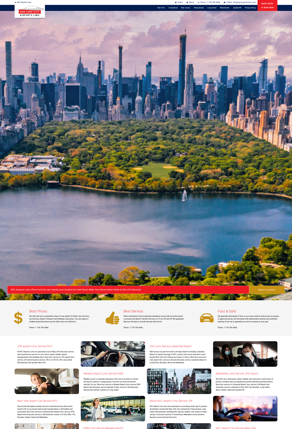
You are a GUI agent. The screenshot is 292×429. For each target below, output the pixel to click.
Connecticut (172, 8)
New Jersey (185, 8)
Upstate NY (237, 8)
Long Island (211, 8)
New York (161, 8)
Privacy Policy (250, 8)
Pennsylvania (199, 8)
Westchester (224, 8)
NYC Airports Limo (24, 2)
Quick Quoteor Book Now (267, 5)
